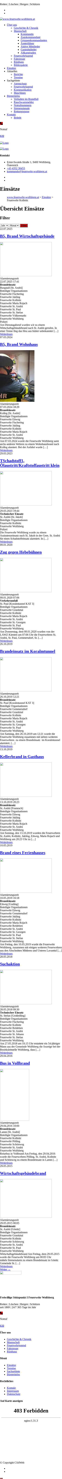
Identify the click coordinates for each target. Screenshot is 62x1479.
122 (2, 136)
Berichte (18, 74)
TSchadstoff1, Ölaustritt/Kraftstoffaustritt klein (29, 463)
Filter (23, 225)
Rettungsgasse (21, 111)
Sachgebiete (13, 1371)
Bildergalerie (21, 65)
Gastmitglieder (29, 49)
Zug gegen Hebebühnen (21, 552)
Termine (18, 77)
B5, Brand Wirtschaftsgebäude (27, 236)
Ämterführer (27, 43)
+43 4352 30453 (16, 168)
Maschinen (20, 92)
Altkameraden (28, 52)
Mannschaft (20, 31)
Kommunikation (23, 89)
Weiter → (5, 1269)
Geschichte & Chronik (26, 27)
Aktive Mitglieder (30, 46)
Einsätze (11, 68)
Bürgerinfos (13, 96)
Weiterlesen (6, 334)
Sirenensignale (22, 108)
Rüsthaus (19, 61)
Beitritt (17, 117)
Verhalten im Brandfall (26, 99)
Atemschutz (20, 83)
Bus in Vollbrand (15, 1063)
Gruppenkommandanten (34, 40)
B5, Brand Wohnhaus (19, 344)
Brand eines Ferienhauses (22, 852)
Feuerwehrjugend (23, 55)
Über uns (12, 24)
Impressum (13, 1390)
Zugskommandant (30, 37)
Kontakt (11, 114)
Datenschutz (13, 1394)
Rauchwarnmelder (24, 102)
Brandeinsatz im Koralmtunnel (27, 651)
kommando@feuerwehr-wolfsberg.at (27, 171)
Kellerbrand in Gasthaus (22, 756)
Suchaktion (10, 964)
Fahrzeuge (19, 58)
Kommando (27, 34)
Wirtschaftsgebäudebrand (23, 1173)
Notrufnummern (22, 105)
